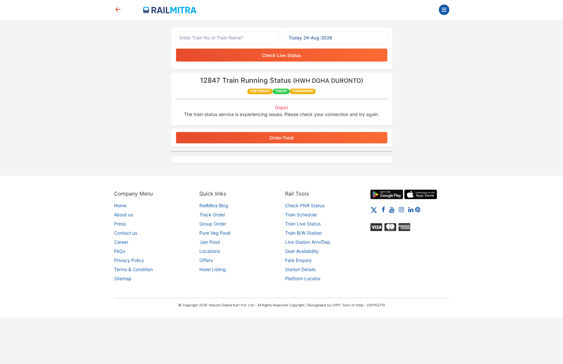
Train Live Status (303, 223)
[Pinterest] (417, 209)
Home (120, 205)
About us (123, 214)
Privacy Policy (129, 260)
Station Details (300, 269)
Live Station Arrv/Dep (307, 242)
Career (121, 242)
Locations (209, 251)
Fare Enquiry (298, 260)
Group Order (212, 223)
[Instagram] (401, 209)
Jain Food (209, 242)
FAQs (119, 251)
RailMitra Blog (213, 205)
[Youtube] (392, 209)
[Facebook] (383, 209)
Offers (206, 260)
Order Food (281, 137)
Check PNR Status (305, 205)
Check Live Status (281, 55)
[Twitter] (373, 209)
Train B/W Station (303, 233)
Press (120, 223)
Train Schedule (301, 214)
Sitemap (123, 278)
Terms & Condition (133, 269)
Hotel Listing (212, 269)
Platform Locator (303, 278)
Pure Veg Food (214, 233)
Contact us (125, 233)
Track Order (212, 214)
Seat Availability (302, 251)
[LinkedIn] (410, 209)
